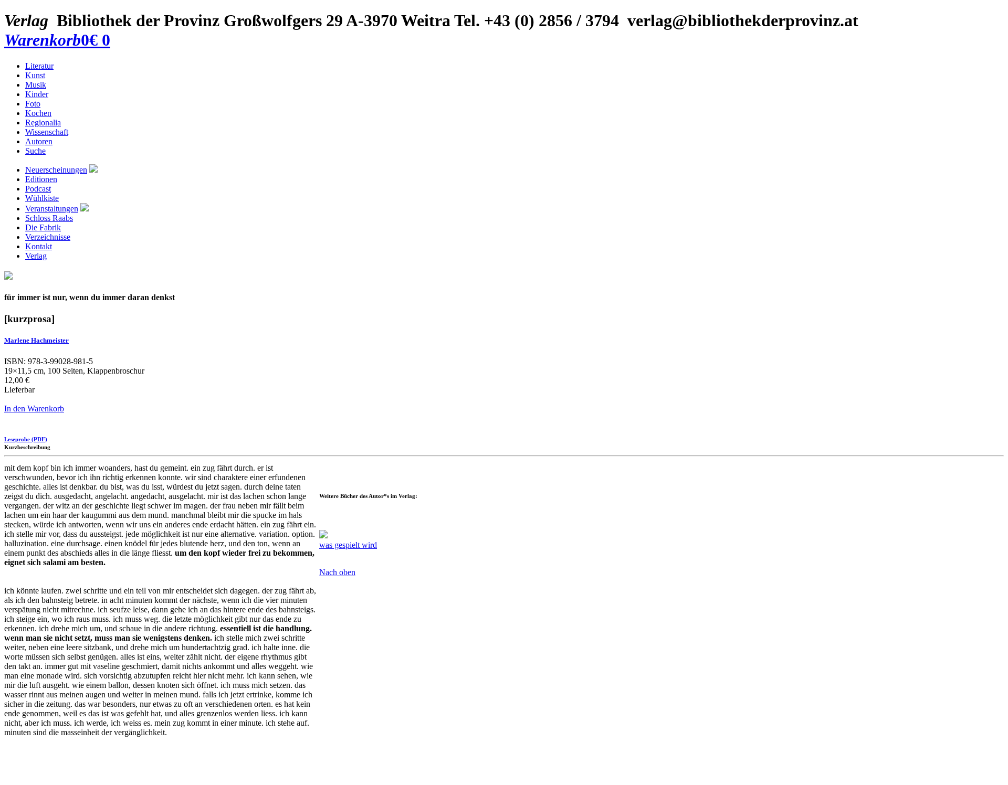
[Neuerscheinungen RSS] (93, 169)
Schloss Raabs (49, 218)
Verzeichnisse (47, 236)
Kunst (35, 75)
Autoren (38, 141)
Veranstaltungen (51, 208)
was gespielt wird (348, 544)
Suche (35, 150)
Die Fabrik (43, 227)
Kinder (36, 94)
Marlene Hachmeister (36, 340)
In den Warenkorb (34, 408)
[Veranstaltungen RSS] (84, 208)
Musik (35, 84)
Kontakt (38, 246)
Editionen (41, 179)
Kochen (38, 113)
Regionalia (43, 122)
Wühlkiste (42, 198)
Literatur (39, 65)
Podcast (38, 188)
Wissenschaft (46, 132)
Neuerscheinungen (56, 169)
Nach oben (337, 572)
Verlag (36, 255)
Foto (32, 103)
